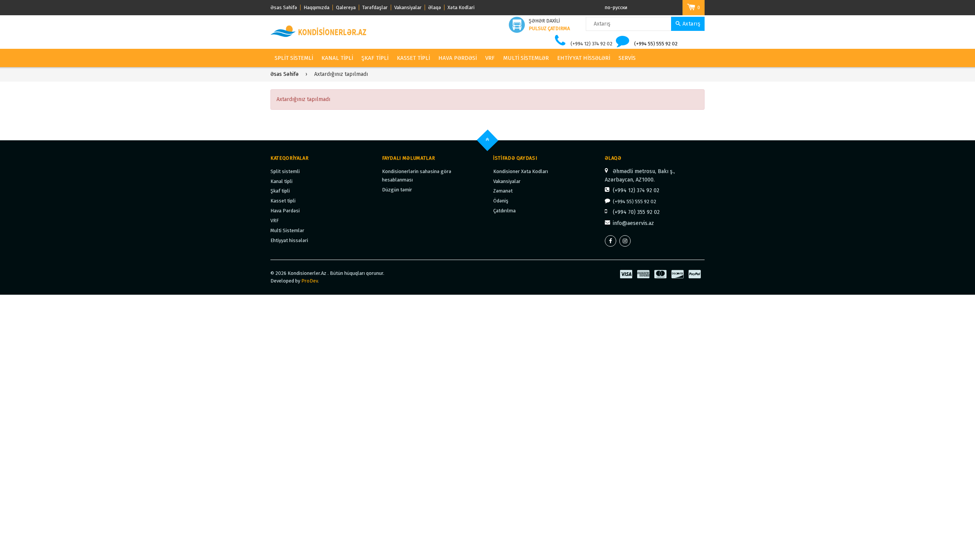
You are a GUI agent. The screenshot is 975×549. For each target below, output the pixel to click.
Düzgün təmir (397, 190)
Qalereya (346, 7)
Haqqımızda (316, 7)
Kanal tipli (337, 58)
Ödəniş (500, 201)
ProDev (309, 281)
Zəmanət (503, 191)
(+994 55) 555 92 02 (656, 44)
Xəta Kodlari (461, 7)
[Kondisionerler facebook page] (610, 241)
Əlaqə (434, 7)
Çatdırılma (504, 211)
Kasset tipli (413, 58)
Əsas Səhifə (283, 7)
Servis (627, 58)
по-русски (616, 7)
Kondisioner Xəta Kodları (520, 171)
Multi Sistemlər (526, 58)
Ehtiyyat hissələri (583, 58)
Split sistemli (294, 58)
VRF (490, 58)
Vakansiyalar (408, 7)
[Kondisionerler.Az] (319, 31)
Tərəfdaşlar (375, 7)
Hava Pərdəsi (457, 58)
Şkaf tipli (374, 58)
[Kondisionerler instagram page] (625, 241)
